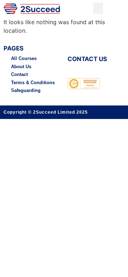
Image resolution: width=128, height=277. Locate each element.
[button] (98, 8)
